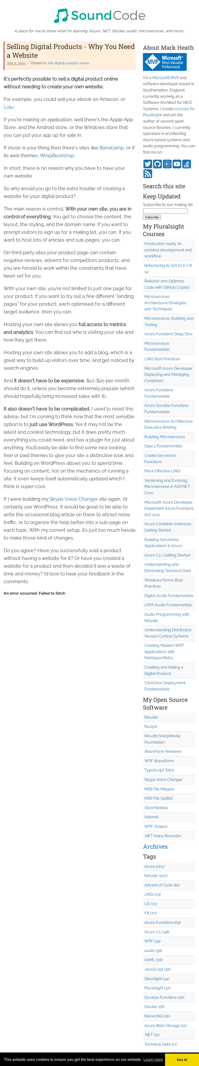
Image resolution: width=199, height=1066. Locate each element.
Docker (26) (154, 1006)
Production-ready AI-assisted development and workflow (168, 249)
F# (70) (150, 913)
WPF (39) (152, 941)
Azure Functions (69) (162, 922)
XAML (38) (153, 960)
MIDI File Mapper (159, 789)
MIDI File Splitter (158, 798)
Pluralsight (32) (157, 988)
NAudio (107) (155, 875)
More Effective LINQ (162, 471)
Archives (155, 846)
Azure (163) (154, 866)
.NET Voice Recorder (162, 836)
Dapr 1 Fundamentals (163, 446)
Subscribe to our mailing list (168, 204)
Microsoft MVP (165, 77)
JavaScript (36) (157, 969)
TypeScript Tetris (159, 770)
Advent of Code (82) (162, 885)
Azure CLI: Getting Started (167, 555)
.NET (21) (151, 1035)
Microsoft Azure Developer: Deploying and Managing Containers (168, 374)
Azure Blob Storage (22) (165, 1025)
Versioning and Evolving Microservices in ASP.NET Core (167, 486)
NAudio (151, 717)
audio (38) (153, 950)
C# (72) (150, 904)
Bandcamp (112, 148)
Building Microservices (164, 437)
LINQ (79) (152, 894)
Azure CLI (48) (156, 932)
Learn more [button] (153, 1060)
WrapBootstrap (57, 155)
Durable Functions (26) (164, 997)
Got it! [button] (182, 1060)
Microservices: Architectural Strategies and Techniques (165, 302)
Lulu (9, 107)
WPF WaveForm (159, 761)
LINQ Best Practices (162, 359)
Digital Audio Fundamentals (168, 595)
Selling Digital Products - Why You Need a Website (71, 51)
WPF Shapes (155, 826)
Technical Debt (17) (160, 1044)
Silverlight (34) (156, 978)
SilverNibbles (156, 807)
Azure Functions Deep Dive (168, 334)
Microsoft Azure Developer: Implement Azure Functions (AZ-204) (169, 508)
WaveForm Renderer (163, 751)
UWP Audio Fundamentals (168, 605)
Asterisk (151, 817)
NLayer (151, 726)
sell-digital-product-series (68, 63)
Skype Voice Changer (74, 499)
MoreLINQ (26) (157, 1016)
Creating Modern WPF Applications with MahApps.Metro (164, 651)
